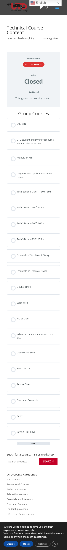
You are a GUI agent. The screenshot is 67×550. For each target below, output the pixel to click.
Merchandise (13, 479)
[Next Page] (49, 443)
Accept (10, 543)
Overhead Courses (17, 504)
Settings (42, 543)
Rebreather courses (17, 494)
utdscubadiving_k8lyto (23, 38)
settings (41, 537)
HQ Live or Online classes (20, 514)
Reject (26, 543)
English (40, 2)
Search (48, 461)
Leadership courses (17, 509)
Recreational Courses (18, 484)
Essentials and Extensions (20, 499)
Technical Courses (16, 489)
